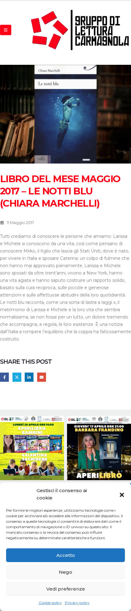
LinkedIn (29, 377)
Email (41, 377)
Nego (65, 572)
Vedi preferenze (65, 589)
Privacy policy (77, 602)
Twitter (16, 377)
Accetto (65, 555)
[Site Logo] (80, 30)
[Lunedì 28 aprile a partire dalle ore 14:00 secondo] (32, 448)
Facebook (4, 377)
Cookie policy (50, 602)
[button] (122, 494)
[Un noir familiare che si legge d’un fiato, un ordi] (99, 448)
